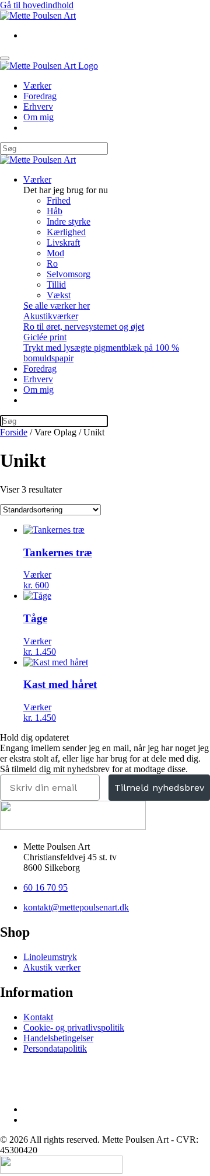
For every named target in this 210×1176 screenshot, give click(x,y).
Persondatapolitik (55, 1048)
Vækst (59, 295)
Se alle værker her (56, 305)
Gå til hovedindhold (37, 5)
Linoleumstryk (50, 957)
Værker (37, 85)
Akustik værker (51, 967)
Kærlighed (66, 232)
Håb (54, 211)
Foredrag (40, 96)
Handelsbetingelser (58, 1038)
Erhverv (38, 106)
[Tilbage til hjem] (38, 15)
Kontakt (38, 1017)
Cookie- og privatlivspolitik (73, 1027)
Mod (55, 253)
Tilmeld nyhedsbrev (159, 787)
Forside (13, 432)
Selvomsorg (68, 274)
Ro (52, 263)
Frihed (59, 200)
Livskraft (63, 242)
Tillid (56, 284)
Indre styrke (68, 221)
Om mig (38, 117)
